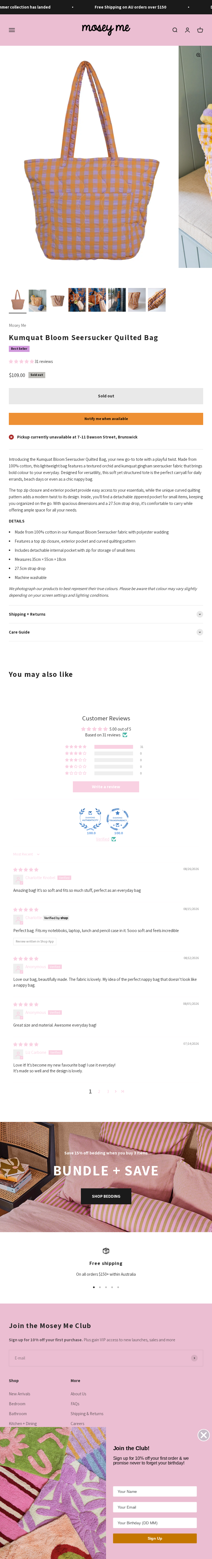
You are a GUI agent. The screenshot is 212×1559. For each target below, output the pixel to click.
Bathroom (18, 1413)
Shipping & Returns (87, 1413)
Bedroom (17, 1403)
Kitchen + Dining (23, 1423)
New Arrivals (19, 1393)
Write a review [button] (106, 787)
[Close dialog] (204, 1435)
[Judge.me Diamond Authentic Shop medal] (90, 819)
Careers (77, 1423)
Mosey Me (17, 325)
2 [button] (99, 1091)
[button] (22, 361)
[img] (25, 869)
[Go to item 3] (57, 300)
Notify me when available (106, 418)
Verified (102, 839)
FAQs (75, 1403)
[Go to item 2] (37, 301)
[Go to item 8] (157, 300)
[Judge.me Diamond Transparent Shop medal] (118, 819)
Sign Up (155, 1538)
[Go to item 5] (97, 300)
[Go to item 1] (17, 300)
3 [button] (108, 1091)
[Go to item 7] (137, 300)
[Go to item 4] (77, 300)
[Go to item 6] (117, 300)
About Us (78, 1393)
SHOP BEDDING (106, 1196)
